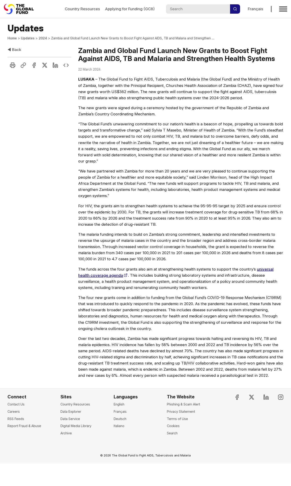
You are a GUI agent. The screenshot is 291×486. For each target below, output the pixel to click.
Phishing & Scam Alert (183, 404)
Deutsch (120, 419)
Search (172, 433)
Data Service (70, 419)
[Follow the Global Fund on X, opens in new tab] (247, 397)
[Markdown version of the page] (66, 65)
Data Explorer (70, 411)
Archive (66, 433)
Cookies (173, 426)
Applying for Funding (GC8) (130, 9)
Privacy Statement (181, 411)
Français (255, 9)
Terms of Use (177, 419)
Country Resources (82, 9)
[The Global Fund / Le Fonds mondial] (21, 9)
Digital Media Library (75, 426)
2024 (43, 38)
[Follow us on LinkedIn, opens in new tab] (262, 397)
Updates (28, 38)
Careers (14, 411)
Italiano (119, 426)
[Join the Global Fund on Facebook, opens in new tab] (233, 397)
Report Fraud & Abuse (24, 426)
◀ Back (14, 49)
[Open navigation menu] (283, 9)
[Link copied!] (23, 65)
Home (12, 38)
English (119, 404)
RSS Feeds (16, 419)
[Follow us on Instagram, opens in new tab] (276, 397)
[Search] (235, 9)
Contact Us (16, 404)
